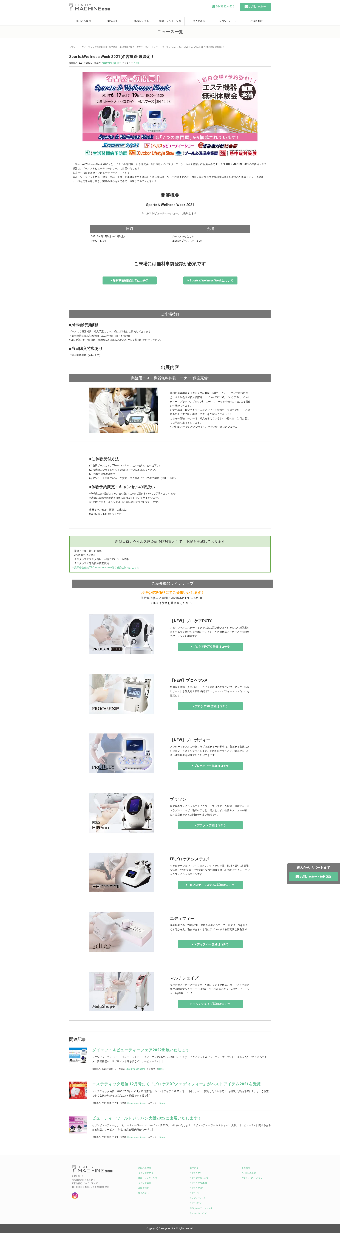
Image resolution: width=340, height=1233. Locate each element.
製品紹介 (112, 21)
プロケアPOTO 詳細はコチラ (211, 646)
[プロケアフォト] (121, 634)
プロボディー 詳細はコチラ (211, 765)
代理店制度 (256, 21)
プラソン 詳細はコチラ (211, 825)
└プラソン (195, 1193)
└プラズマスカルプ (199, 1178)
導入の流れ (199, 21)
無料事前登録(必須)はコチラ (131, 280)
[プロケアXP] (121, 693)
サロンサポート (227, 21)
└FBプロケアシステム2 (201, 1208)
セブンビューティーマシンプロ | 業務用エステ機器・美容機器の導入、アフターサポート (111, 47)
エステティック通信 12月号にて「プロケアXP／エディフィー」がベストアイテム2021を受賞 (176, 1084)
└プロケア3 (195, 1173)
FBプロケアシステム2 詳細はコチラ (211, 884)
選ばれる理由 (83, 21)
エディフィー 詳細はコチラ (211, 944)
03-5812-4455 (225, 6)
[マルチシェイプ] (121, 991)
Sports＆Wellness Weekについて (211, 280)
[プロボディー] (121, 753)
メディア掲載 (144, 1183)
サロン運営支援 (145, 1173)
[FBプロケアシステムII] (121, 872)
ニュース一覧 (162, 47)
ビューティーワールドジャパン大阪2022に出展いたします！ (147, 1118)
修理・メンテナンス (170, 21)
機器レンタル (141, 21)
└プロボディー (197, 1203)
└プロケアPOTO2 (198, 1183)
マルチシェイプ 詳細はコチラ (211, 1003)
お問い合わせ (257, 6)
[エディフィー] (121, 931)
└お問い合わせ (249, 1173)
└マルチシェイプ (198, 1213)
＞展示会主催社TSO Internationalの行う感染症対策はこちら (105, 567)
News (173, 47)
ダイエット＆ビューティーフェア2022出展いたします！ (143, 1050)
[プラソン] (121, 812)
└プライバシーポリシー (253, 1178)
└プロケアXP (196, 1188)
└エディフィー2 (197, 1198)
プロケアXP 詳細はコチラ (211, 706)
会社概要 (246, 1168)
